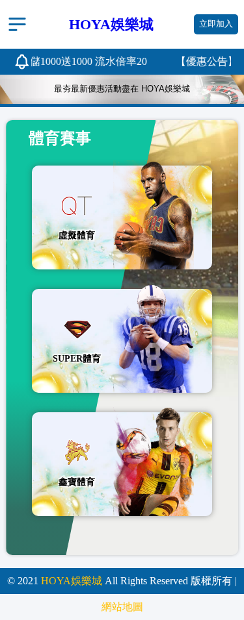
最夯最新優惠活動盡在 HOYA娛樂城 (122, 88)
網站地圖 (122, 606)
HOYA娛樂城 (71, 580)
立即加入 (216, 24)
